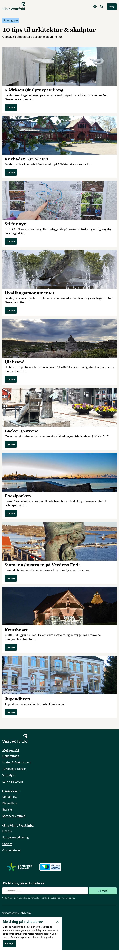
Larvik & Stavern (12, 781)
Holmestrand (10, 756)
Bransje (7, 809)
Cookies (7, 843)
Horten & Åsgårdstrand (16, 762)
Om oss (7, 831)
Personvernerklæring (15, 837)
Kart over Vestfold (13, 816)
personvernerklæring (64, 898)
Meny (111, 7)
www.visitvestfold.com (16, 913)
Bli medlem (9, 803)
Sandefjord (9, 775)
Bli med (102, 890)
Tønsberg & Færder (14, 768)
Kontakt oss (9, 796)
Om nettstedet (11, 850)
